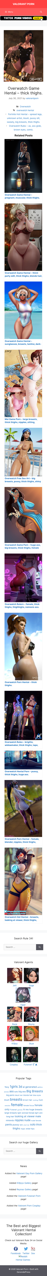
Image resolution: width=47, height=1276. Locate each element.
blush (6, 1100)
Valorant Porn (23, 4)
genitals (20, 1110)
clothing (35, 1100)
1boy (7, 1087)
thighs (23, 1129)
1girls (14, 1086)
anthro (40, 1087)
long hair (10, 1116)
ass (11, 1091)
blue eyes (37, 1095)
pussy (16, 1124)
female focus (28, 1105)
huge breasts (35, 1109)
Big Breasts (34, 1091)
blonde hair (27, 1095)
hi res (26, 1109)
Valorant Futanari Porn (29, 1196)
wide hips (30, 1128)
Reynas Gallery (24, 1189)
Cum (41, 1100)
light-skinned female (26, 1113)
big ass (22, 1091)
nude (27, 1120)
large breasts (11, 1113)
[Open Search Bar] (41, 12)
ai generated (30, 1086)
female (17, 1105)
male (38, 1116)
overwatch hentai (25, 110)
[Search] (39, 947)
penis (8, 1124)
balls (16, 1092)
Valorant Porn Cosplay (29, 1205)
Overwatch (25, 106)
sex (21, 1125)
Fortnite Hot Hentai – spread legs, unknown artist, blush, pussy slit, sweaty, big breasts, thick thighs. (24, 118)
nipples (19, 1120)
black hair (19, 1095)
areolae (6, 1092)
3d (20, 1086)
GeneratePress (23, 1272)
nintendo (10, 1120)
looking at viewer (25, 1116)
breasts (16, 1099)
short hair (26, 1125)
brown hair (27, 1100)
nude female (36, 1120)
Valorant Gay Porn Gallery (29, 1173)
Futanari (13, 1110)
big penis (10, 1095)
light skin (39, 1113)
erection (7, 1105)
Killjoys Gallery (24, 1183)
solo (32, 1124)
